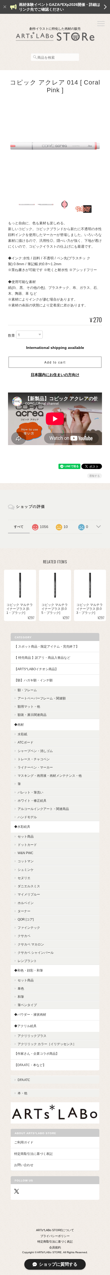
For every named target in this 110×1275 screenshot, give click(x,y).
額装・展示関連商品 (32, 714)
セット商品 (26, 836)
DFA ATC (24, 1080)
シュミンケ (26, 869)
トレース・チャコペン (34, 759)
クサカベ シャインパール (36, 952)
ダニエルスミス (29, 886)
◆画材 (19, 724)
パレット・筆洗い (30, 792)
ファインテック (29, 927)
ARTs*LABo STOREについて (55, 1230)
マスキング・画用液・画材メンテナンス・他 (50, 775)
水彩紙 (22, 734)
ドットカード (27, 844)
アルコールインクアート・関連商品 (43, 808)
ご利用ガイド (23, 1142)
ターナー (24, 911)
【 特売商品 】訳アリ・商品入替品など (42, 657)
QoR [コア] (26, 919)
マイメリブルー (29, 894)
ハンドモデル (27, 817)
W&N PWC (25, 853)
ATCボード (25, 742)
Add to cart (55, 362)
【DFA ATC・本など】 (30, 1065)
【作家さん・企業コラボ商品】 (36, 1053)
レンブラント (27, 960)
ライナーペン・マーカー (35, 767)
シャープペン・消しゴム (35, 751)
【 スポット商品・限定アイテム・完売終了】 (46, 646)
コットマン (26, 861)
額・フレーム (27, 690)
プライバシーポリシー (55, 1236)
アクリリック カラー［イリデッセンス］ (47, 1044)
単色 (21, 988)
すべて (18, 527)
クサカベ (24, 936)
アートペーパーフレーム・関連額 (42, 698)
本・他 (22, 1093)
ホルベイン (26, 903)
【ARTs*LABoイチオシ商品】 (36, 669)
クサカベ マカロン (31, 944)
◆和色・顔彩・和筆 (28, 970)
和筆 (21, 996)
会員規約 (55, 1247)
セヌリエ (24, 878)
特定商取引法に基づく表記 (33, 1153)
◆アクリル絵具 (25, 1026)
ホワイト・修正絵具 (32, 800)
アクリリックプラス (32, 1035)
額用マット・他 (29, 706)
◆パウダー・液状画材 (30, 1014)
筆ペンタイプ (27, 1005)
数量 (11, 335)
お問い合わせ (23, 1165)
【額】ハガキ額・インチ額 (33, 680)
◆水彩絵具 (22, 826)
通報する (94, 475)
